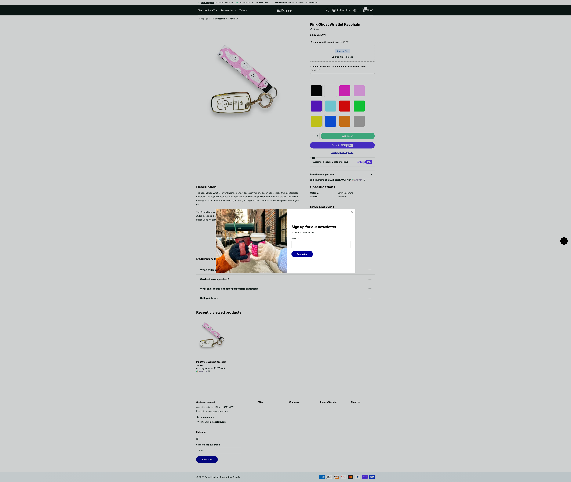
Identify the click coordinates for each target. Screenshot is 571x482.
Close (352, 212)
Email (295, 238)
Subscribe (302, 254)
